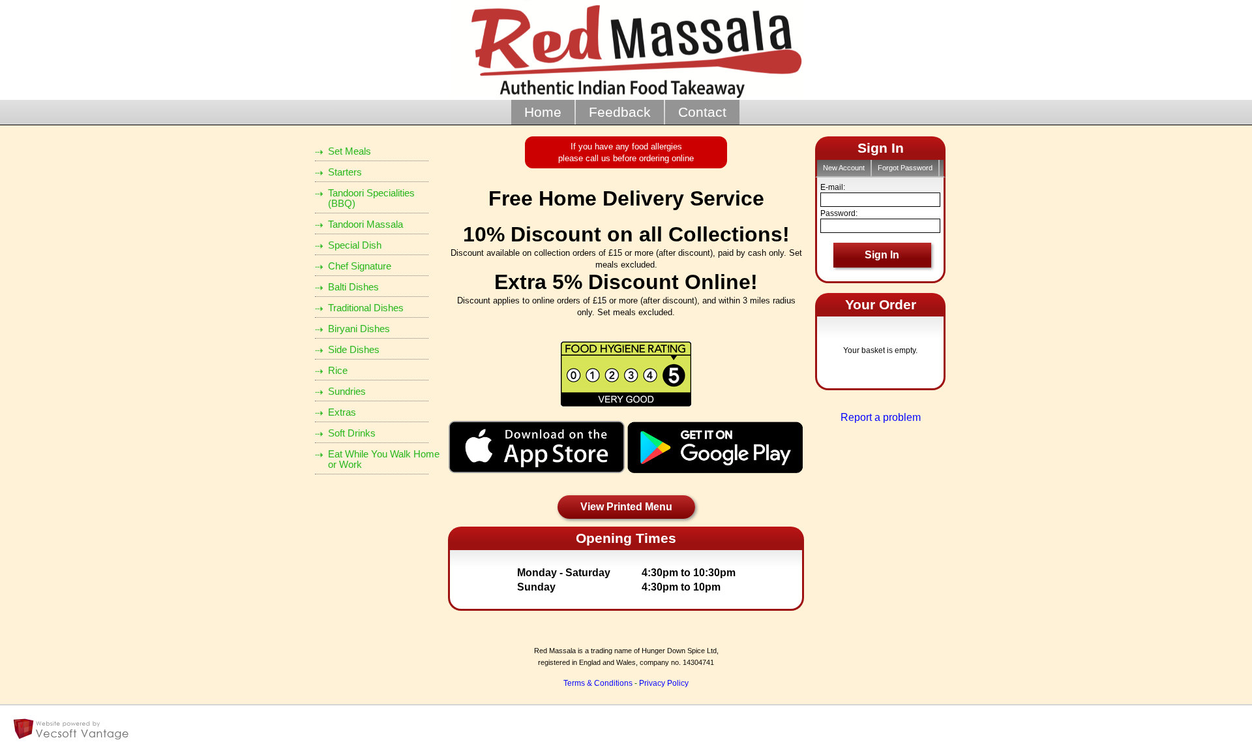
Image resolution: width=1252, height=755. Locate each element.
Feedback (620, 112)
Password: (838, 213)
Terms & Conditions (598, 683)
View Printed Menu (626, 506)
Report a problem (881, 417)
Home (542, 112)
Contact (702, 112)
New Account (844, 168)
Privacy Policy (664, 683)
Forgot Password (905, 168)
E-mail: (832, 187)
